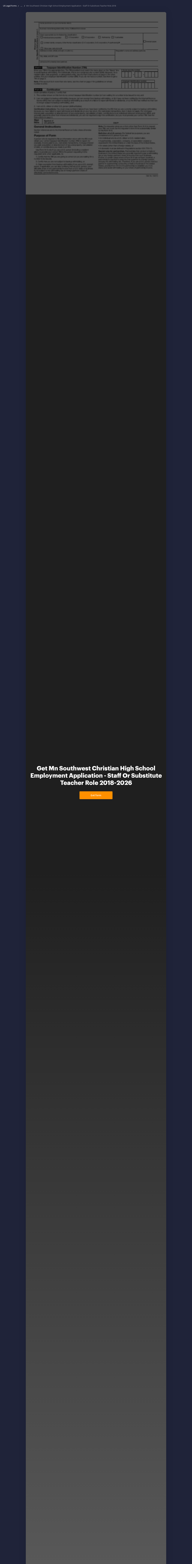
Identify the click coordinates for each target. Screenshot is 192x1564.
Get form (96, 795)
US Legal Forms (10, 5)
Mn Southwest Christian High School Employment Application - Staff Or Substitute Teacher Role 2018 (71, 5)
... (21, 5)
